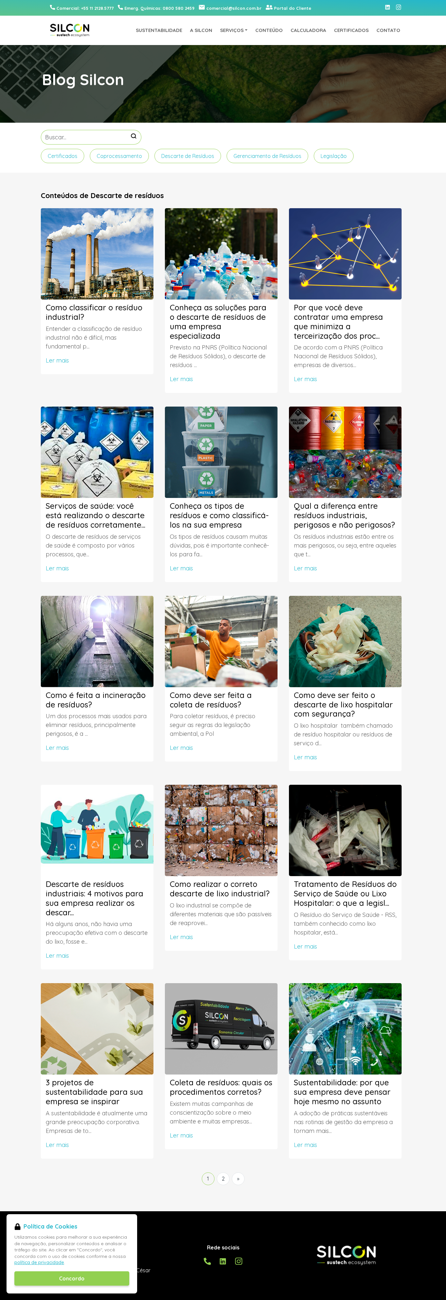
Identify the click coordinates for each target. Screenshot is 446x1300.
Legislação (334, 156)
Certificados (62, 156)
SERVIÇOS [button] (232, 30)
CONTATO (388, 30)
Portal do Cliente (292, 7)
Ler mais (57, 360)
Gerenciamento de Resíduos (267, 156)
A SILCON (201, 30)
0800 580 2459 (159, 7)
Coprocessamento (119, 156)
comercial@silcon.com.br (234, 7)
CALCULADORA (308, 30)
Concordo (72, 1278)
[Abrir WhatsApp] (429, 1283)
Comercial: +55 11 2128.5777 (85, 7)
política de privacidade (39, 1262)
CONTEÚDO (269, 30)
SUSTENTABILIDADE (159, 30)
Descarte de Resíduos (187, 156)
